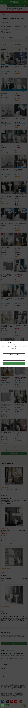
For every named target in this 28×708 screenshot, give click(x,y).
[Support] (2, 705)
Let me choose (14, 355)
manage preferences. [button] (8, 346)
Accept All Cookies (14, 363)
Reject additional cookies (14, 359)
